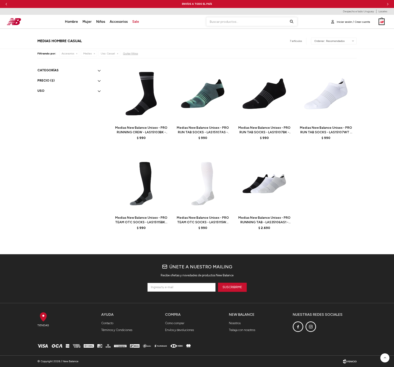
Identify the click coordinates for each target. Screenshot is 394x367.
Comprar (152, 116)
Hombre (71, 22)
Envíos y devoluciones (179, 330)
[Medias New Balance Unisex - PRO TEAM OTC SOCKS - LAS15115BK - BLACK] (141, 183)
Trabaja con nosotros (242, 330)
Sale (135, 22)
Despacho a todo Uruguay (358, 11)
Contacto (107, 323)
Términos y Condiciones (116, 330)
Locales (382, 11)
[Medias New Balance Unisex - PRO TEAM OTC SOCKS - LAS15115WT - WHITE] (202, 183)
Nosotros (235, 323)
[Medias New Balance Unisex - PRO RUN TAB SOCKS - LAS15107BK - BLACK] (264, 93)
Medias (87, 53)
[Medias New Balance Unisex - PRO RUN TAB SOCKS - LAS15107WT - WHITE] (325, 93)
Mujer (87, 22)
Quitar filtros (130, 53)
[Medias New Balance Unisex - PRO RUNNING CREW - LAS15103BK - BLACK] (141, 93)
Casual (108, 53)
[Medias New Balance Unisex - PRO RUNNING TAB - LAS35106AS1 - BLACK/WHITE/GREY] (264, 183)
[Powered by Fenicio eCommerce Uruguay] (350, 361)
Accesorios (119, 22)
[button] (388, 4)
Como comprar (174, 323)
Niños (100, 22)
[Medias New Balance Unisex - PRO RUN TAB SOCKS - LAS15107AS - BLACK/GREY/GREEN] (202, 93)
